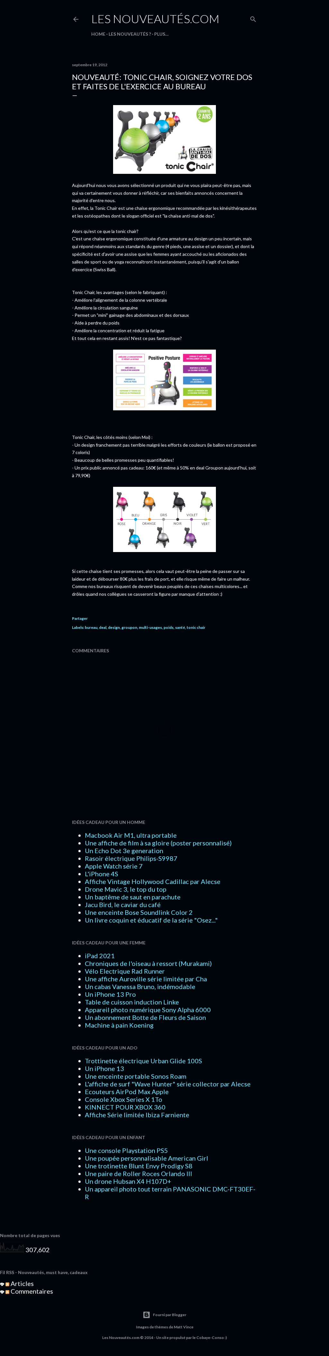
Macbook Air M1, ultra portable (131, 835)
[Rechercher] (253, 18)
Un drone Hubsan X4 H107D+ (128, 1181)
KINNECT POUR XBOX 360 (125, 1107)
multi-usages (150, 627)
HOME (98, 34)
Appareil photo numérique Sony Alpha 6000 (148, 1009)
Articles (21, 1283)
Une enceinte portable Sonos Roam (135, 1076)
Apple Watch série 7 (114, 866)
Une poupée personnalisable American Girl (146, 1158)
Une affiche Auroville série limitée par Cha (146, 979)
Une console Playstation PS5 (126, 1150)
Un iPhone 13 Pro (110, 994)
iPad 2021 (100, 955)
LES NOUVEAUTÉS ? (130, 34)
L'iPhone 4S (101, 874)
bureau (91, 627)
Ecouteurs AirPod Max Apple (127, 1091)
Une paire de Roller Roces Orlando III (138, 1173)
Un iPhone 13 (104, 1068)
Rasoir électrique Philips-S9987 (131, 858)
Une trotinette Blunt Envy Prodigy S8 (138, 1166)
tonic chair (196, 627)
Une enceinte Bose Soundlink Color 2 (139, 912)
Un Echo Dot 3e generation (124, 850)
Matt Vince (183, 1327)
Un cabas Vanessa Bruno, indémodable (140, 986)
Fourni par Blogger (169, 1314)
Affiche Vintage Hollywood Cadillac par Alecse (152, 881)
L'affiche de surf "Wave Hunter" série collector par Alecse (168, 1084)
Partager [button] (80, 618)
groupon (129, 627)
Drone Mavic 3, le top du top (125, 889)
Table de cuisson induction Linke (132, 1002)
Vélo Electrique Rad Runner (125, 971)
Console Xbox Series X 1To (123, 1099)
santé (180, 627)
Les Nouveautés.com (155, 19)
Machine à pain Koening (119, 1025)
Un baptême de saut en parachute (133, 897)
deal (102, 627)
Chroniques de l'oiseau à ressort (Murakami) (148, 963)
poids (168, 627)
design (114, 627)
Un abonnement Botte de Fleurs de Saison (145, 1017)
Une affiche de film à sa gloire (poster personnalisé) (158, 843)
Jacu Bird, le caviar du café (123, 904)
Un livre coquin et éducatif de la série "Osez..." (151, 920)
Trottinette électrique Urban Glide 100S (143, 1061)
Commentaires (31, 1291)
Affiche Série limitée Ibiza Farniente (137, 1115)
